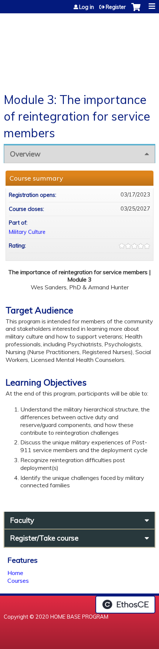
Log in (86, 7)
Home (15, 572)
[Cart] (136, 11)
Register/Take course (44, 538)
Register (116, 7)
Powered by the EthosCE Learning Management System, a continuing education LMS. (125, 604)
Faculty (22, 520)
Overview (25, 153)
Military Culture (27, 232)
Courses (18, 580)
